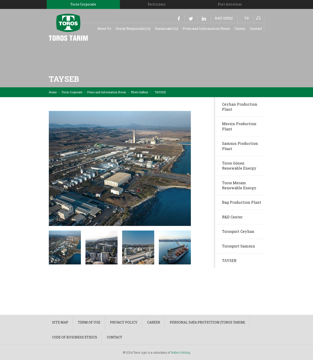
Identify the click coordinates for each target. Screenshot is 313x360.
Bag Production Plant (241, 202)
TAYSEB (229, 260)
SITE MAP (60, 322)
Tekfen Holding (180, 352)
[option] (120, 168)
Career (240, 28)
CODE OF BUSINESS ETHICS (74, 337)
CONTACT (114, 337)
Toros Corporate (71, 92)
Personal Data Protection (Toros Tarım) (207, 322)
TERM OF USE (89, 322)
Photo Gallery (139, 92)
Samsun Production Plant (240, 146)
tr (246, 18)
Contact (256, 28)
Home (53, 92)
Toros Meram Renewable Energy (239, 185)
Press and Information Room (206, 28)
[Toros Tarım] (68, 27)
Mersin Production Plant (239, 126)
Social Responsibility (133, 28)
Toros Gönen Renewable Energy (239, 165)
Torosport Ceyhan (238, 231)
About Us (104, 28)
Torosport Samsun (238, 246)
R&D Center (232, 216)
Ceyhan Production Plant (239, 107)
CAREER (153, 322)
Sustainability (166, 28)
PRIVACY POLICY (123, 322)
